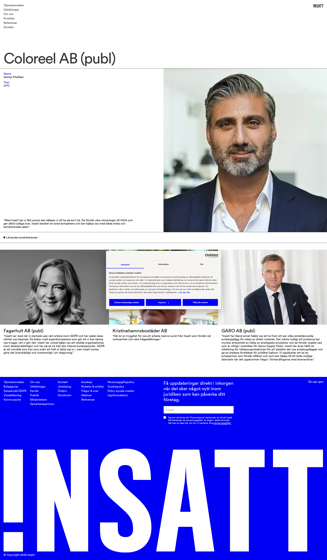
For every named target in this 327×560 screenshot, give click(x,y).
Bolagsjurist (11, 386)
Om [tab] (201, 264)
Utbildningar (11, 9)
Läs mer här (184, 292)
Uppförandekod (117, 395)
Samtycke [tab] (125, 264)
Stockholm (64, 395)
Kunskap (9, 18)
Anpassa (162, 302)
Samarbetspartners (42, 404)
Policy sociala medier (121, 391)
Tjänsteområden (14, 5)
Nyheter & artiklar (92, 386)
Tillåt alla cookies (200, 302)
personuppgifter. (222, 423)
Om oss (8, 14)
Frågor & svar (89, 391)
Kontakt (9, 27)
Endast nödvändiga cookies (126, 302)
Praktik (34, 395)
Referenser (10, 22)
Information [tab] (163, 264)
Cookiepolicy (116, 386)
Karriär (34, 391)
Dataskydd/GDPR (15, 391)
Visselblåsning (12, 395)
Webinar (86, 395)
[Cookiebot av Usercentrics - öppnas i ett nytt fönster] (207, 256)
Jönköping (64, 386)
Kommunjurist (12, 399)
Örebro (62, 391)
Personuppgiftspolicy (121, 382)
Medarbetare (38, 399)
